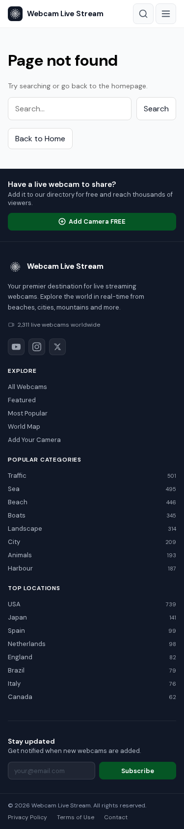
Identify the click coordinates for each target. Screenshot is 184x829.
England (92, 657)
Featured (22, 400)
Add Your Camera (34, 440)
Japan (92, 617)
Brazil (92, 670)
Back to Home (40, 138)
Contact (116, 817)
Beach (92, 502)
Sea (92, 489)
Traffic (92, 475)
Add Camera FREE (97, 221)
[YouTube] (16, 346)
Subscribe (137, 771)
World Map (24, 426)
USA (92, 604)
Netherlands (92, 644)
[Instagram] (36, 346)
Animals (92, 555)
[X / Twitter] (57, 346)
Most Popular (28, 413)
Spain (92, 630)
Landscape (92, 528)
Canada (92, 697)
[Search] (143, 13)
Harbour (92, 568)
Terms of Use (75, 817)
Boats (92, 515)
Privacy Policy (27, 817)
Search (156, 109)
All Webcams (27, 387)
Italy (92, 683)
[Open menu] (166, 13)
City (92, 542)
